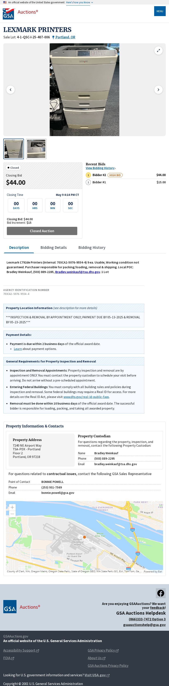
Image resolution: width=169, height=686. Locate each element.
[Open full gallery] (158, 50)
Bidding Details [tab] (53, 247)
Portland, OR (65, 37)
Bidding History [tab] (92, 247)
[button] (12, 507)
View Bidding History (100, 168)
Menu (160, 11)
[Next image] (158, 90)
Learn (18, 349)
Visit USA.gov (95, 675)
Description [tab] (19, 247)
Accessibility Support (19, 650)
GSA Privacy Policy (101, 650)
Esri (160, 571)
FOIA (7, 658)
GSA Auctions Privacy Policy (108, 665)
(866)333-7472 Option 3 (147, 619)
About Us (95, 658)
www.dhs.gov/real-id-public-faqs (86, 397)
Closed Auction (42, 230)
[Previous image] (10, 90)
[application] (84, 537)
